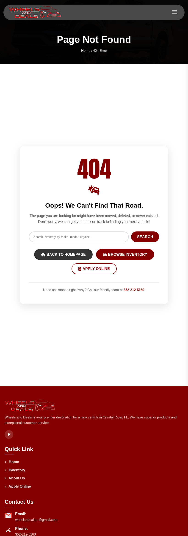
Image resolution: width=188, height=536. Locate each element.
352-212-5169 (134, 290)
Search (145, 237)
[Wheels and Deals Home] (35, 12)
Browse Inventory (127, 254)
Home (85, 50)
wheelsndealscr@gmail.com (36, 520)
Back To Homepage (66, 254)
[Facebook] (9, 434)
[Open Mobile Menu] (174, 12)
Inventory (16, 470)
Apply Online (96, 269)
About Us (16, 478)
